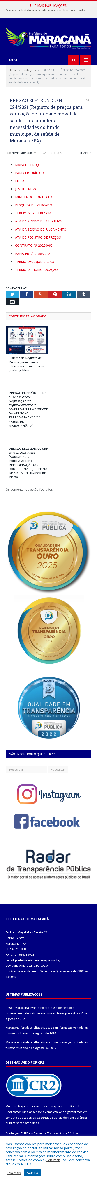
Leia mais (53, 1160)
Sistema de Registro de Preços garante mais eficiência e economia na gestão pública (26, 364)
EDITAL (20, 181)
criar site (33, 1106)
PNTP (24, 1133)
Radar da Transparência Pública (56, 1133)
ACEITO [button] (32, 1172)
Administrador (22, 153)
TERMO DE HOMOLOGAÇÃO (36, 270)
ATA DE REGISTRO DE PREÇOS (38, 237)
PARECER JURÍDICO (29, 173)
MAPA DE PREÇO (28, 165)
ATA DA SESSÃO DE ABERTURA (38, 221)
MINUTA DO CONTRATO (33, 197)
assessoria (36, 1112)
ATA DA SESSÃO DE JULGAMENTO (40, 229)
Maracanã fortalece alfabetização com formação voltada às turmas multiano (50, 10)
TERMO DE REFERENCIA (33, 213)
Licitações (84, 153)
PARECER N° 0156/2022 (32, 253)
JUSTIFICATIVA (26, 189)
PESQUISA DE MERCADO (33, 205)
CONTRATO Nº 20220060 (34, 245)
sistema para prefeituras (61, 1106)
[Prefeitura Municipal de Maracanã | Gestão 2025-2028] (48, 37)
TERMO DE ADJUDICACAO (34, 261)
